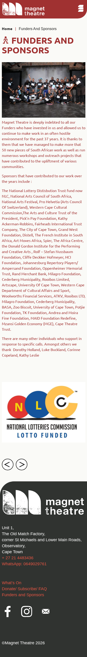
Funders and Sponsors (38, 29)
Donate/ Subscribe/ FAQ (24, 589)
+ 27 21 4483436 (17, 558)
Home (7, 28)
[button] (7, 464)
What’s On (11, 583)
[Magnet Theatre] (23, 15)
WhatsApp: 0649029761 (24, 564)
